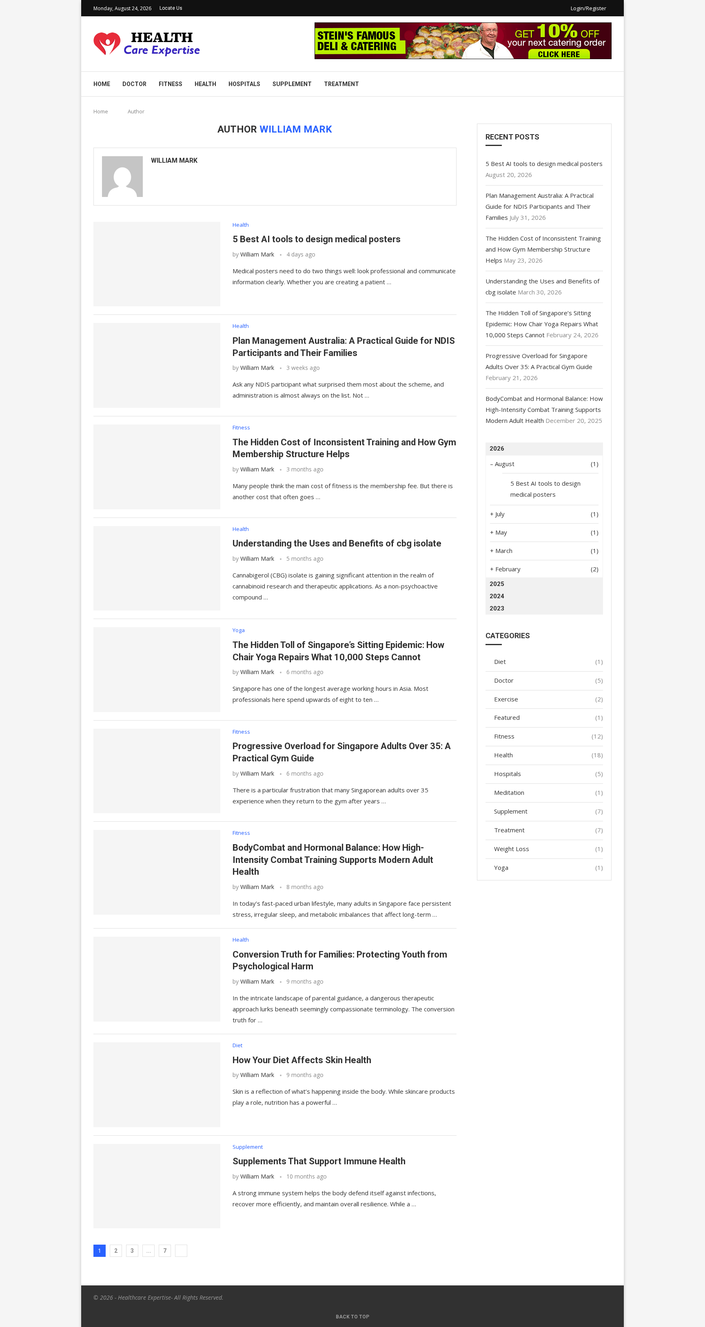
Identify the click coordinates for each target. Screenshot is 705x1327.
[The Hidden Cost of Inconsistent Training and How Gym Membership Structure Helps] (156, 467)
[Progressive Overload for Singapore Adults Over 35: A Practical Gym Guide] (156, 771)
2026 (497, 448)
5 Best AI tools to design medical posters (317, 239)
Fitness (170, 84)
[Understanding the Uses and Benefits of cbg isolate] (156, 568)
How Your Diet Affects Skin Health (302, 1060)
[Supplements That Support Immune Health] (156, 1186)
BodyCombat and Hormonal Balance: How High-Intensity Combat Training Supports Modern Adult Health (333, 860)
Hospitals (244, 84)
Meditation (548, 792)
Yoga (548, 867)
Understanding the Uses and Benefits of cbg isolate (337, 543)
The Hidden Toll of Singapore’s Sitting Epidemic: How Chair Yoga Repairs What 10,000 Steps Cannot (542, 324)
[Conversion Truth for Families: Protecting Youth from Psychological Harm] (156, 979)
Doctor (134, 84)
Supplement (292, 84)
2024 (497, 596)
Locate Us (171, 8)
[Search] (607, 84)
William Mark (174, 160)
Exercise (548, 699)
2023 (497, 608)
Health (205, 84)
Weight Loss (548, 849)
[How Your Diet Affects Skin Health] (156, 1084)
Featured (548, 717)
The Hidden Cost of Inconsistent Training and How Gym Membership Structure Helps (543, 249)
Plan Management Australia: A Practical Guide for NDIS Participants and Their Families (540, 206)
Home (101, 84)
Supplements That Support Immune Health (319, 1161)
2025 (497, 584)
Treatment (341, 84)
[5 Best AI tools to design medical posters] (156, 264)
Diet (548, 661)
